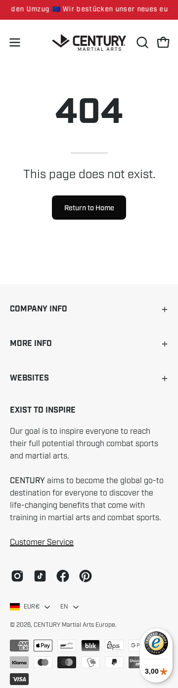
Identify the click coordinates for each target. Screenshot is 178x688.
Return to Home (89, 207)
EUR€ (32, 606)
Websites (29, 378)
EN (64, 606)
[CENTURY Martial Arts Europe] (89, 42)
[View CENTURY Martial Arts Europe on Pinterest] (85, 576)
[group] (89, 10)
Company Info (38, 309)
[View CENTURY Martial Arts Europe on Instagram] (17, 576)
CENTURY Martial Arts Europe (74, 624)
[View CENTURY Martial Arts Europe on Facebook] (62, 576)
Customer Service (42, 542)
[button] (141, 42)
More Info (31, 344)
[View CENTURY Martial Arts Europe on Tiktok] (40, 576)
